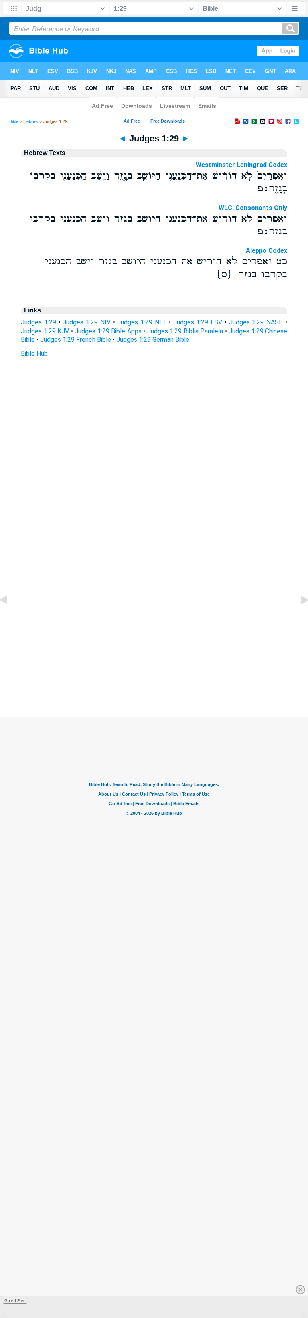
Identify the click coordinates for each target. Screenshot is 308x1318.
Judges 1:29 (38, 322)
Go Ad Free (15, 1300)
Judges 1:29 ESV (198, 322)
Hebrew (30, 121)
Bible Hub (34, 353)
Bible (13, 121)
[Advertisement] (154, 668)
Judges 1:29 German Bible (152, 339)
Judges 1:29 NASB (256, 322)
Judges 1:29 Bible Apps (108, 331)
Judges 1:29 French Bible (75, 339)
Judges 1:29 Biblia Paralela (185, 331)
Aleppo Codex (266, 250)
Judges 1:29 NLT (141, 322)
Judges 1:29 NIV (87, 322)
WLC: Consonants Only (253, 208)
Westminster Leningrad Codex (241, 165)
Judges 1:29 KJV (45, 331)
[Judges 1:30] (298, 618)
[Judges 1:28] (10, 618)
